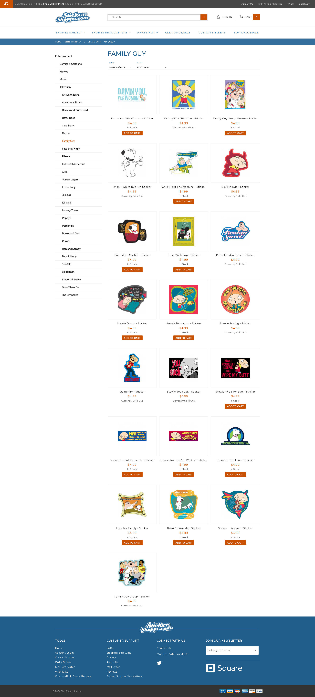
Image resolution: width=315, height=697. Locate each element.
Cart (250, 17)
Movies (64, 71)
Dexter (66, 133)
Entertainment (63, 56)
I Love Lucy (68, 187)
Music (63, 79)
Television (65, 87)
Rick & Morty (69, 256)
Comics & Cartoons (71, 63)
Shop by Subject (69, 32)
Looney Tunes (70, 210)
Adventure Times (72, 102)
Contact (304, 4)
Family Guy (68, 141)
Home (59, 648)
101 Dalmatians (70, 94)
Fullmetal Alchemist (73, 164)
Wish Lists (61, 671)
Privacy (111, 657)
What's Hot (146, 32)
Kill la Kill (66, 202)
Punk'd (66, 241)
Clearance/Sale (177, 32)
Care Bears (68, 125)
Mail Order (113, 667)
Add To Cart (132, 133)
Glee (64, 171)
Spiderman (68, 271)
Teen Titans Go (70, 287)
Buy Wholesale (246, 32)
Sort (140, 62)
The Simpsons (70, 294)
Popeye (66, 218)
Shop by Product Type (109, 32)
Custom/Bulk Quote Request (73, 676)
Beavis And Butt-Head (75, 110)
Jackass (66, 194)
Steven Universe (71, 279)
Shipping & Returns (270, 4)
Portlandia (68, 225)
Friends (66, 156)
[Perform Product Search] (203, 17)
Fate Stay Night (71, 148)
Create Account (65, 657)
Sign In (226, 17)
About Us (247, 4)
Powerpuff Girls (71, 233)
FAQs (290, 4)
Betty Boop (68, 117)
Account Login (64, 652)
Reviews (112, 671)
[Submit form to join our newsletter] (255, 650)
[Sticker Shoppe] (72, 17)
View (112, 62)
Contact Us (164, 648)
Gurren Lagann (70, 179)
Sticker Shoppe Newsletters (124, 676)
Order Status (63, 662)
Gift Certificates (65, 667)
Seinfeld (66, 264)
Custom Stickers (212, 32)
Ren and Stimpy (71, 248)
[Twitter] (160, 664)
